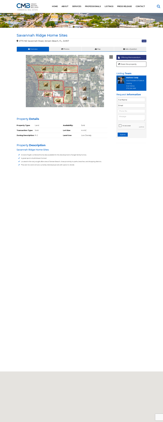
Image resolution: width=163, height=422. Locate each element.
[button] (111, 57)
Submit (123, 135)
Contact (140, 6)
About (65, 6)
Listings (109, 6)
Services (76, 6)
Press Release (124, 6)
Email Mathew (130, 86)
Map (99, 49)
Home (55, 6)
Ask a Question (131, 49)
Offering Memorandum (130, 57)
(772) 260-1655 (131, 88)
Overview (33, 49)
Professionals (93, 6)
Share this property (128, 64)
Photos (66, 49)
